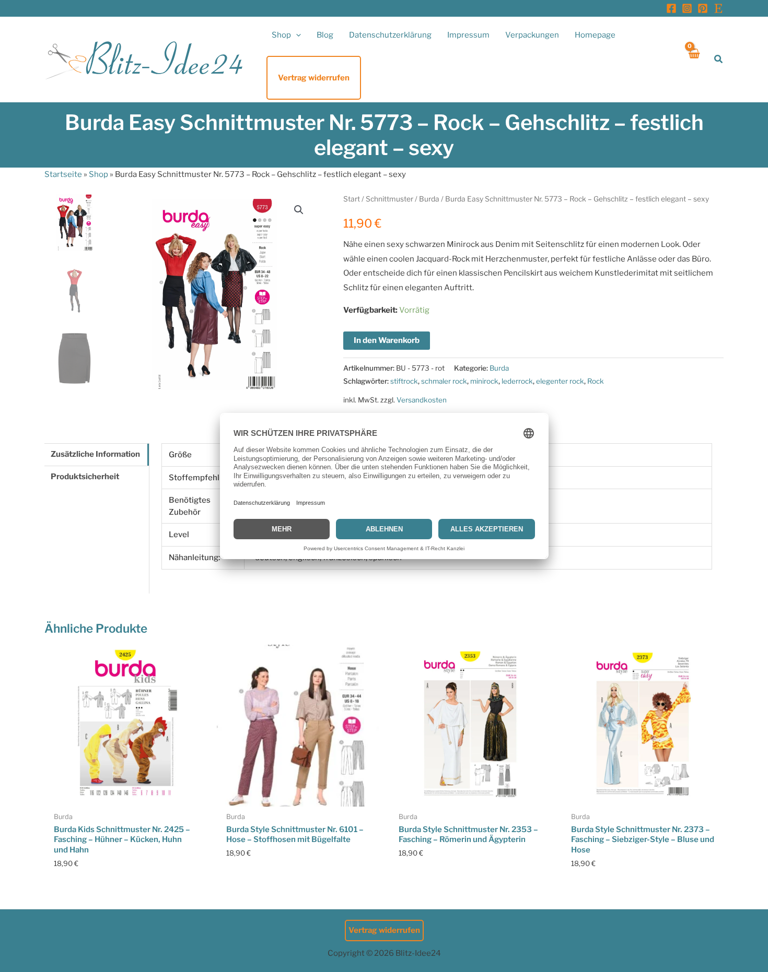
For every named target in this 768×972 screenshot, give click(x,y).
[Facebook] (671, 8)
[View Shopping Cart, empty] (693, 59)
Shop (98, 174)
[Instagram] (687, 8)
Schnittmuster (389, 199)
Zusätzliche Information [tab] (95, 454)
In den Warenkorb (387, 340)
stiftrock (404, 381)
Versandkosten (422, 400)
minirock (484, 381)
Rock (595, 381)
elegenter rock (560, 381)
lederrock (517, 381)
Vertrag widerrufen (384, 930)
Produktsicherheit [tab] (85, 476)
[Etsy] (718, 8)
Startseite (63, 174)
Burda (429, 199)
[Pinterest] (702, 8)
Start (351, 199)
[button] (296, 35)
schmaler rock (444, 381)
